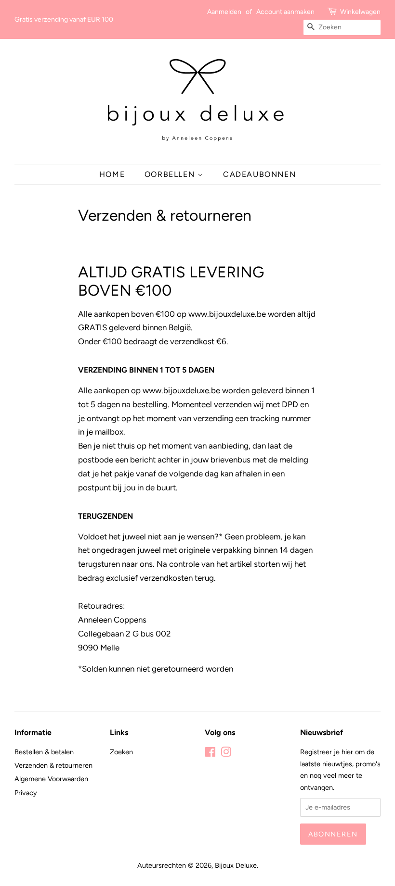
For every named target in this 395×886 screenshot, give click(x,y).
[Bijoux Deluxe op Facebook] (210, 753)
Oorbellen (171, 174)
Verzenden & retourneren (53, 765)
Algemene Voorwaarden (51, 778)
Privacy (25, 792)
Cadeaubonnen (259, 174)
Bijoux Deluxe (236, 865)
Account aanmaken (285, 12)
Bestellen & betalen (44, 752)
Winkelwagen (360, 12)
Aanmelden (224, 12)
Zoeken (121, 752)
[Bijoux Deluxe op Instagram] (226, 753)
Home (112, 174)
